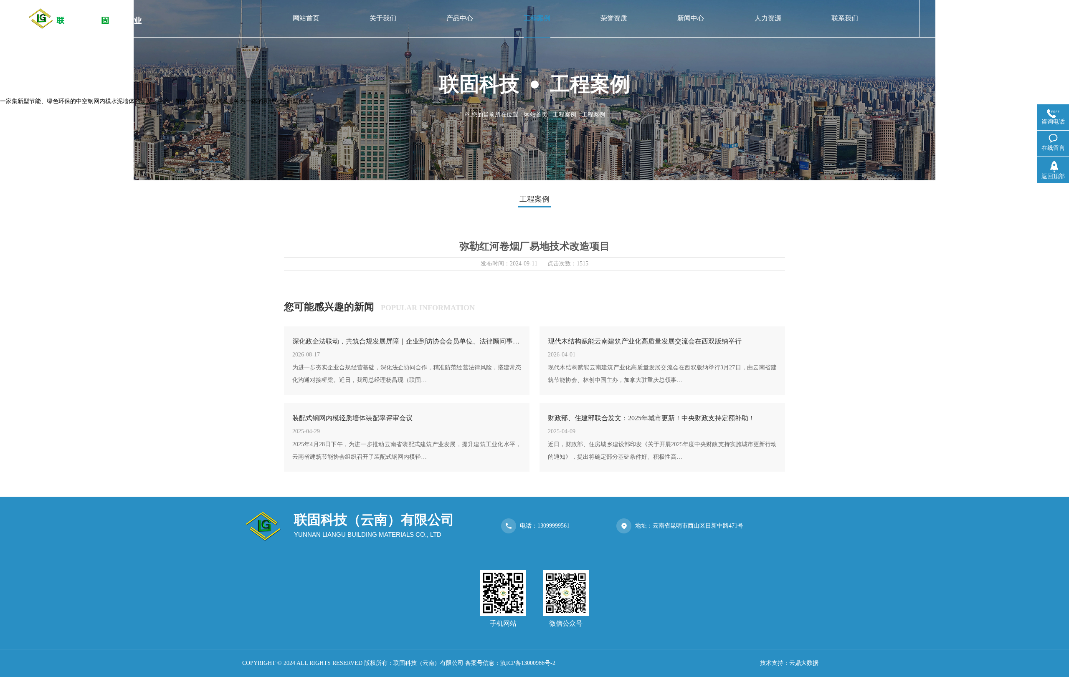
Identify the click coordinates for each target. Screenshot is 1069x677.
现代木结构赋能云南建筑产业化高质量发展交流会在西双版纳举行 (645, 341)
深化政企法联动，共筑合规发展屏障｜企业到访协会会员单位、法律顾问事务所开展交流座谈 (406, 341)
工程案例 (564, 114)
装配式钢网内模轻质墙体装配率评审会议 (352, 418)
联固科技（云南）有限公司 (428, 663)
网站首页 (535, 114)
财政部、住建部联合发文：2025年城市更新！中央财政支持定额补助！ (651, 418)
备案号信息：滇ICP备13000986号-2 (510, 663)
